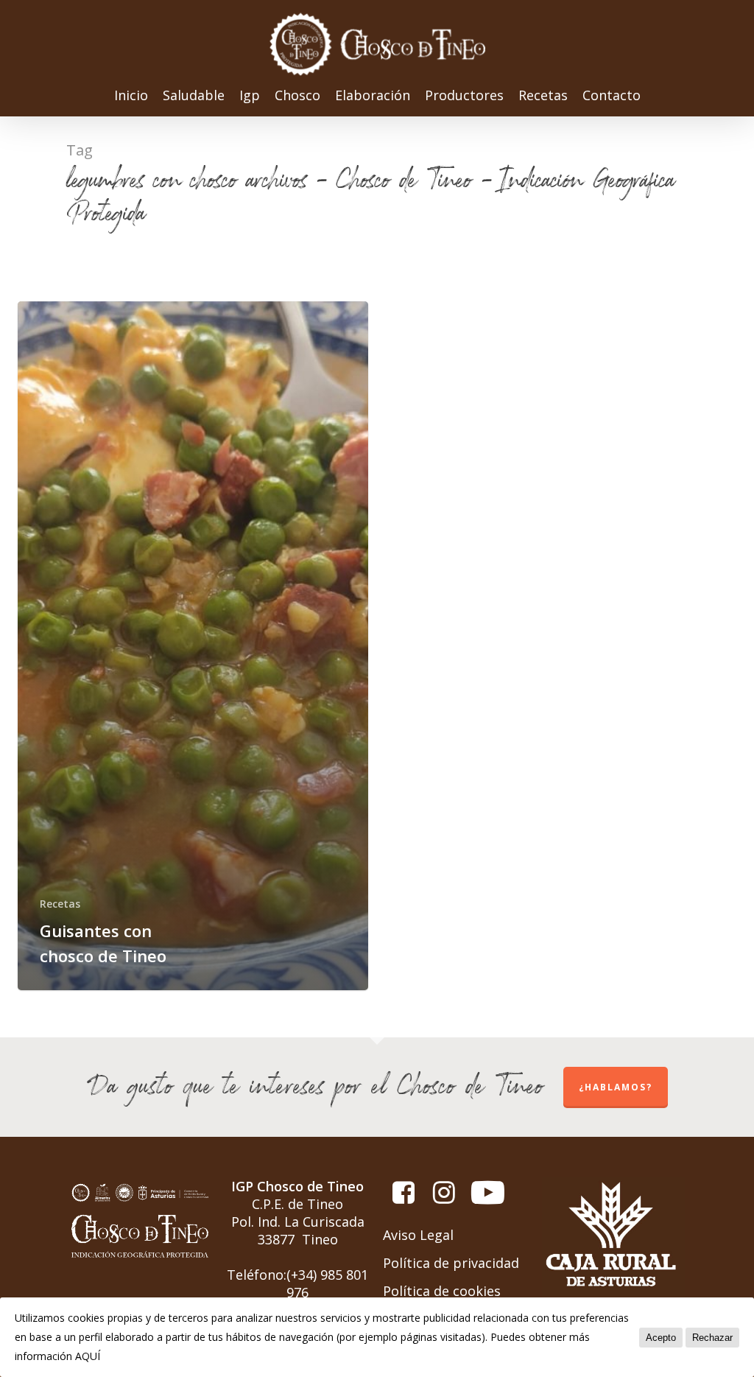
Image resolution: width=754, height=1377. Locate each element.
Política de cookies (442, 1291)
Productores (464, 96)
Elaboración (372, 96)
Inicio (131, 96)
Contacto (611, 96)
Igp (249, 96)
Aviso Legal (418, 1235)
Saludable (194, 96)
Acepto (661, 1337)
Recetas (543, 96)
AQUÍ (87, 1356)
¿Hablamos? (615, 1087)
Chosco (297, 96)
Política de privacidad (451, 1263)
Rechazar (712, 1337)
